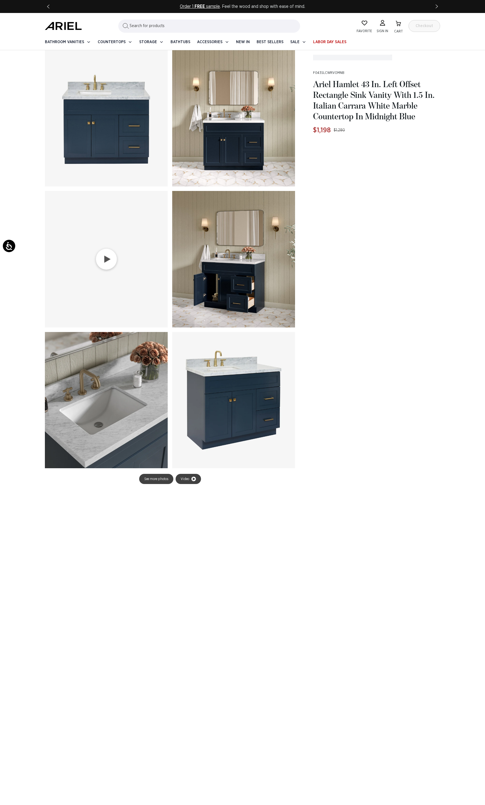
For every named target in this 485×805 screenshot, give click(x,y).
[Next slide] (436, 6)
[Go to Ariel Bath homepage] (63, 26)
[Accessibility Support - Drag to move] (9, 246)
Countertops (112, 42)
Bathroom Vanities (64, 42)
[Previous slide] (48, 6)
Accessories (209, 42)
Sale (295, 42)
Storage (148, 42)
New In (243, 42)
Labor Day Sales (329, 42)
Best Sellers (270, 42)
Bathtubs (180, 42)
